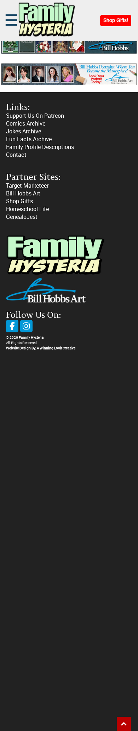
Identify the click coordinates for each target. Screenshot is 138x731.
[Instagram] (26, 326)
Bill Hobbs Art (23, 193)
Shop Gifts (19, 201)
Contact (16, 154)
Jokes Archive (23, 131)
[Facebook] (12, 326)
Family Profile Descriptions (40, 147)
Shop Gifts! (115, 20)
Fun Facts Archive (29, 139)
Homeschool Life (27, 209)
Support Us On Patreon (35, 115)
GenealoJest (22, 217)
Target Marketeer (27, 185)
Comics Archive (25, 123)
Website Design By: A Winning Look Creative (40, 348)
